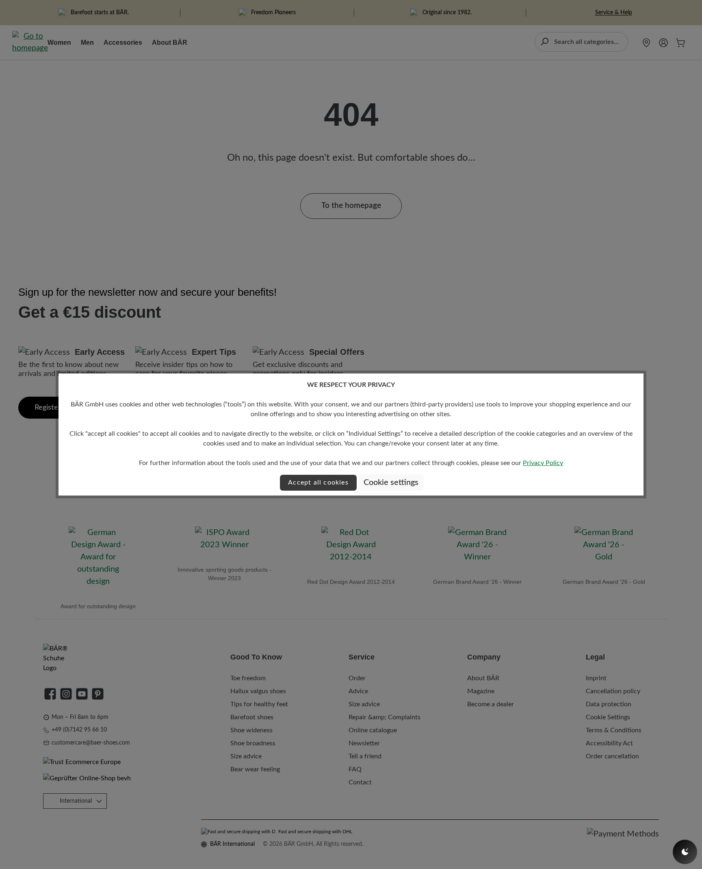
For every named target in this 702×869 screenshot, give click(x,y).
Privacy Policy (543, 463)
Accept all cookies (318, 482)
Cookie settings (391, 482)
